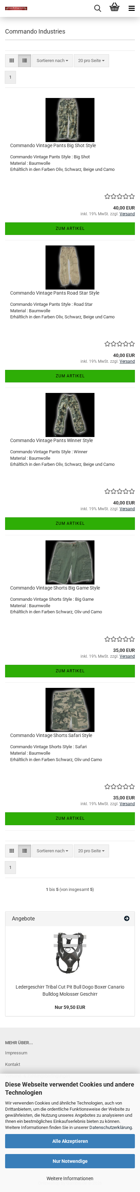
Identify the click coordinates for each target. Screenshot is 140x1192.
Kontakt (12, 1064)
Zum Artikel (70, 228)
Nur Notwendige (70, 1161)
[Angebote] (126, 919)
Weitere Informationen (70, 1178)
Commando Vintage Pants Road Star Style (54, 293)
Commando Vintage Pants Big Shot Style (53, 145)
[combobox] (52, 60)
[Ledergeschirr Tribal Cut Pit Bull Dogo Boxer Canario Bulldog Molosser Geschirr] (70, 953)
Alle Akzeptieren (70, 1141)
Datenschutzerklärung (110, 1127)
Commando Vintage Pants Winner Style (51, 440)
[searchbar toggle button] (97, 8)
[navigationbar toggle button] (131, 8)
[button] (11, 60)
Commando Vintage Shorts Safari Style (51, 735)
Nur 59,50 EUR (70, 1007)
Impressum (16, 1052)
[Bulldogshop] (13, 8)
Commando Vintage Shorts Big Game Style (55, 588)
